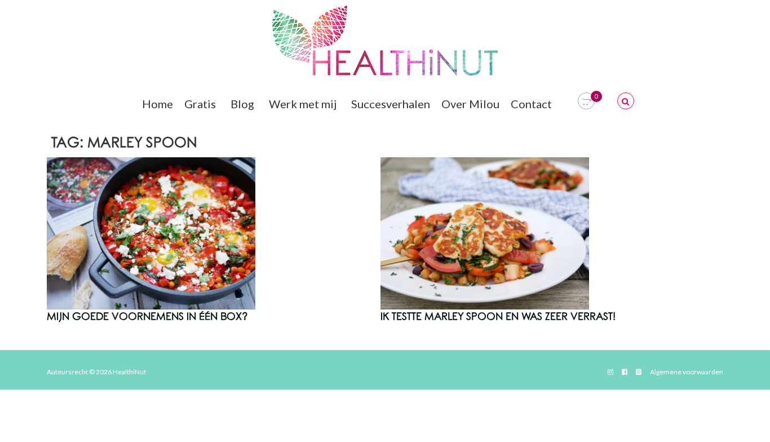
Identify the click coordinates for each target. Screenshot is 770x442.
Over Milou (470, 104)
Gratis (200, 104)
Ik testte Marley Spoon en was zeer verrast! (498, 316)
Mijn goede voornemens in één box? (147, 316)
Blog (242, 104)
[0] (586, 101)
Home (157, 104)
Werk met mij (303, 104)
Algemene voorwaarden (686, 372)
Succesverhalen (390, 104)
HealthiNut (129, 372)
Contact (531, 104)
